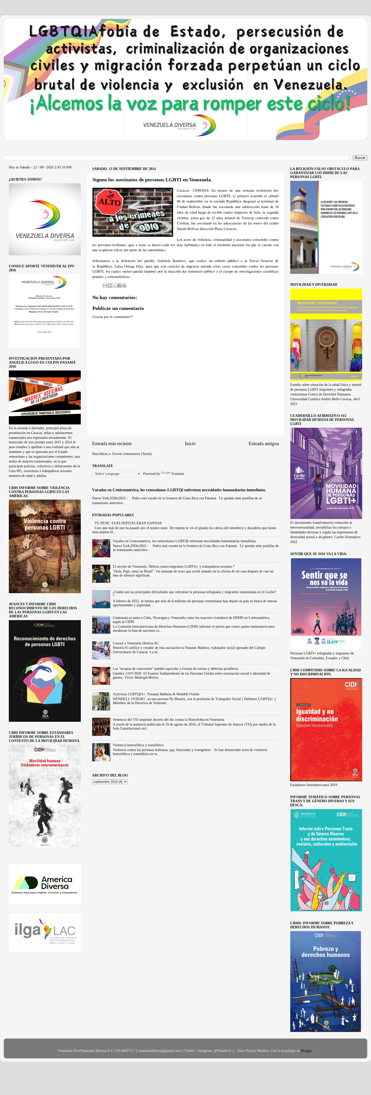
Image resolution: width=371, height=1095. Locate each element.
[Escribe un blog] (109, 285)
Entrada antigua (264, 443)
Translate (177, 474)
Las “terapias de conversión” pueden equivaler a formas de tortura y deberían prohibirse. (176, 669)
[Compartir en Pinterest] (124, 285)
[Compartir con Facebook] (119, 285)
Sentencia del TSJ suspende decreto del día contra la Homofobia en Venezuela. (169, 720)
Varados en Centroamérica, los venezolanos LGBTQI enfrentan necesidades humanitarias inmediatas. (179, 490)
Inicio (190, 443)
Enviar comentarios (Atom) (132, 454)
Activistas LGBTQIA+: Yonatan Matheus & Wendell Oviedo (156, 694)
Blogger (306, 1051)
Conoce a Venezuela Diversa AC (136, 643)
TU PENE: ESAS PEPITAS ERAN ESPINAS (128, 523)
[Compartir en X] (114, 285)
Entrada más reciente (112, 443)
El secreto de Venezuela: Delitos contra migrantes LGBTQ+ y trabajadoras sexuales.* (174, 566)
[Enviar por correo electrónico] (105, 285)
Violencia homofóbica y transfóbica (138, 745)
